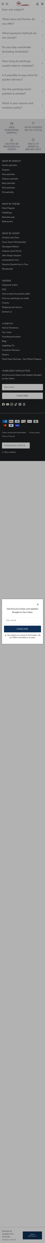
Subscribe (22, 629)
